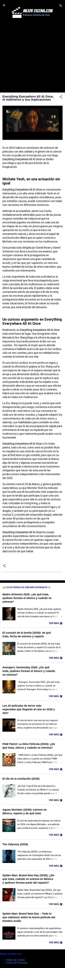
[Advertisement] (32, 57)
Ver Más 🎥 (56, 623)
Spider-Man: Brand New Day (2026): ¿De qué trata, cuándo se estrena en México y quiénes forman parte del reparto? (28, 879)
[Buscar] (61, 6)
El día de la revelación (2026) (20, 778)
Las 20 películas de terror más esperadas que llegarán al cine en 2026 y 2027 (28, 709)
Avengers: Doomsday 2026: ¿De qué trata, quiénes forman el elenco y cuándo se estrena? (28, 671)
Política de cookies (15, 960)
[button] (61, 97)
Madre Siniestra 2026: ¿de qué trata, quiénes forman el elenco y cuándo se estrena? (27, 598)
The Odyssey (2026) (15, 844)
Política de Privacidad (16, 962)
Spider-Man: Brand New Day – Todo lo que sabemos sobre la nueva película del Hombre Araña (28, 917)
